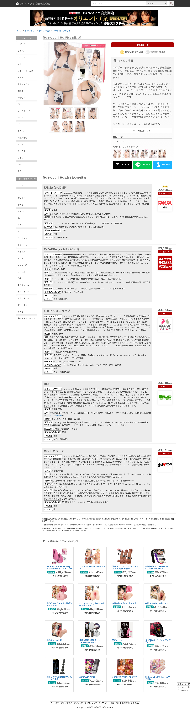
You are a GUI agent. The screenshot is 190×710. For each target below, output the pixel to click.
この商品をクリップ (143, 130)
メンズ (21, 258)
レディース (22, 264)
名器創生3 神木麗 (54, 640)
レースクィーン (24, 111)
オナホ (21, 204)
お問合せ (136, 703)
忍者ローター (118, 640)
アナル (21, 224)
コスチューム (23, 284)
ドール (21, 211)
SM (19, 218)
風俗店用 (21, 251)
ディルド (21, 198)
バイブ (21, 191)
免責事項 (125, 703)
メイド (21, 77)
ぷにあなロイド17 (87, 677)
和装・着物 (22, 137)
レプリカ (21, 44)
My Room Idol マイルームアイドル (157, 678)
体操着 (21, 90)
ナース (20, 117)
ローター (21, 184)
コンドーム (22, 244)
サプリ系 (21, 271)
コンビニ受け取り (54, 415)
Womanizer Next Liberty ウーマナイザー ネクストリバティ (59, 568)
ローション (22, 238)
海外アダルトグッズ (26, 318)
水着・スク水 (23, 84)
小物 (20, 164)
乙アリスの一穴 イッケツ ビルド (92, 567)
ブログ (69, 703)
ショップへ (166, 193)
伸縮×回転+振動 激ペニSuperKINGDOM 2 (89, 641)
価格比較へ (141, 44)
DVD (20, 278)
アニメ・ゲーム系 (25, 70)
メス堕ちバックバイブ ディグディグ (158, 641)
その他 (21, 50)
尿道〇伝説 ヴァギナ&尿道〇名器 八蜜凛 (59, 604)
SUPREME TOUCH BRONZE (124, 677)
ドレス (21, 144)
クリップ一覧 (81, 703)
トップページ (57, 703)
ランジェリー (23, 291)
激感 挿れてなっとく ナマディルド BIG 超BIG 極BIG (125, 567)
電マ (20, 231)
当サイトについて (111, 703)
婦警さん (21, 97)
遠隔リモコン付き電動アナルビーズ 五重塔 (59, 678)
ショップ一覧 (95, 703)
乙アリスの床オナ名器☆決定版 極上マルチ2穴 (92, 604)
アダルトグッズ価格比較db (35, 3)
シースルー (22, 151)
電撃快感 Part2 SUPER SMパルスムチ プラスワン (157, 567)
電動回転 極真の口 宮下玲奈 (124, 603)
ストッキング (23, 298)
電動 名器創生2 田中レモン (156, 603)
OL (19, 104)
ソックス (21, 157)
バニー (21, 124)
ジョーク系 (22, 305)
